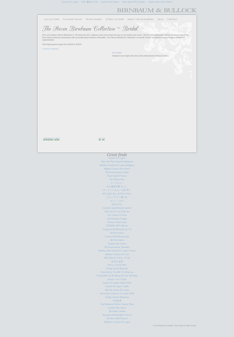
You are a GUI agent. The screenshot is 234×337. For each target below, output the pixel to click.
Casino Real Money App (117, 236)
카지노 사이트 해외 (117, 265)
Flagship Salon (72, 19)
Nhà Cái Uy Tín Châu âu (117, 211)
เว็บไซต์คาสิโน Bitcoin (117, 225)
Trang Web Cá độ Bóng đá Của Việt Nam (117, 275)
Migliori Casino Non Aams (117, 168)
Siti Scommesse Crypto (117, 172)
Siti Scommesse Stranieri (117, 247)
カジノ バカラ (117, 201)
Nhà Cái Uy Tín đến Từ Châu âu (117, 272)
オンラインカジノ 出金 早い (117, 190)
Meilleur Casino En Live (117, 254)
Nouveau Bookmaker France (117, 315)
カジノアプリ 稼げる (117, 197)
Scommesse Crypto (117, 218)
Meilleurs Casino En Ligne (117, 322)
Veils (160, 19)
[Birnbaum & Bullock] (157, 11)
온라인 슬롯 (117, 261)
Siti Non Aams (117, 233)
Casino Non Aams (117, 243)
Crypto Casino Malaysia (117, 297)
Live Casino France (117, 215)
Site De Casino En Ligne (117, 290)
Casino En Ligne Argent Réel (117, 282)
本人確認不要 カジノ (117, 186)
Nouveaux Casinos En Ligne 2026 (117, 293)
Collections (52, 19)
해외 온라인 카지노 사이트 (117, 257)
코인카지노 (117, 204)
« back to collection (50, 49)
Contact (172, 19)
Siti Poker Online (117, 311)
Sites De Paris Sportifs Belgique (117, 161)
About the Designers (141, 19)
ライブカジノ (117, 183)
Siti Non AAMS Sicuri (117, 318)
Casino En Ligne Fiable (117, 286)
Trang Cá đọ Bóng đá (117, 268)
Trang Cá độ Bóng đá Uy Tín (117, 229)
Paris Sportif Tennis (117, 176)
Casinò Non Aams (117, 307)
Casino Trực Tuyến (117, 279)
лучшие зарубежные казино (117, 208)
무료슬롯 (117, 300)
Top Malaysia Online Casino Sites (117, 304)
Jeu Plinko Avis (117, 179)
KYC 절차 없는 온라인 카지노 (117, 193)
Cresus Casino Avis (117, 222)
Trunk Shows (94, 19)
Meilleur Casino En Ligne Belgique (117, 165)
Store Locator (115, 19)
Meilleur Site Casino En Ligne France (117, 250)
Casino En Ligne (117, 158)
